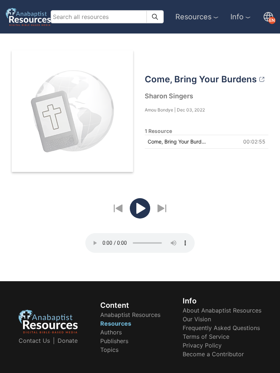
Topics (109, 349)
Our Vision (197, 319)
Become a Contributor (213, 354)
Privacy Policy (202, 345)
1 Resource (158, 131)
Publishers (114, 341)
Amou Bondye (159, 110)
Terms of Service (206, 336)
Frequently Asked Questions (221, 327)
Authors (111, 332)
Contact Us (34, 340)
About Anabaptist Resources (222, 310)
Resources (193, 16)
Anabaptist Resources (130, 314)
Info (237, 16)
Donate (68, 340)
